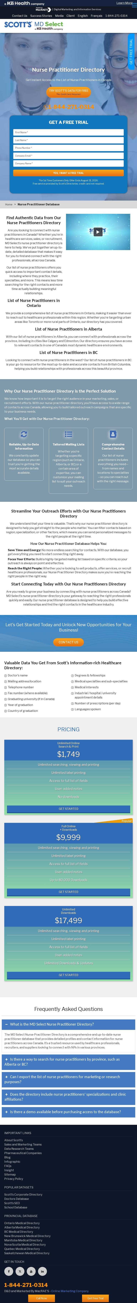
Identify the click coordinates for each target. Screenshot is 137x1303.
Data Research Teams (19, 1149)
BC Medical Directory (18, 1231)
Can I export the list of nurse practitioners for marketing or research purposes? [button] (62, 1079)
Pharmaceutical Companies (23, 1153)
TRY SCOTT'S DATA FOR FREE (68, 92)
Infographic (12, 1161)
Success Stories (41, 16)
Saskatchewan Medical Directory (26, 1253)
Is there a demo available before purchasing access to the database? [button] (65, 1112)
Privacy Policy (13, 1179)
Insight (9, 1170)
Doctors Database (16, 1199)
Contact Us (19, 16)
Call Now (41, 1298)
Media (59, 16)
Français (96, 16)
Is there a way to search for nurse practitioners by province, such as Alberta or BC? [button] (62, 1062)
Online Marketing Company (70, 1291)
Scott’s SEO (12, 1203)
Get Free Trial (95, 1298)
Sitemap (10, 1174)
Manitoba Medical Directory (23, 1240)
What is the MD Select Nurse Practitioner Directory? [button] (52, 1025)
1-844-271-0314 (116, 16)
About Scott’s (13, 1140)
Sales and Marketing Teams (23, 1144)
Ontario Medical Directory (22, 1223)
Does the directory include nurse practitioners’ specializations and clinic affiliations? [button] (65, 1097)
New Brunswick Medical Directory (27, 1236)
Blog (7, 1157)
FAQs (7, 1166)
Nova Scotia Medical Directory (25, 1244)
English (83, 16)
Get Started (68, 809)
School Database (15, 1207)
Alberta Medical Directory (22, 1227)
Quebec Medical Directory (22, 1249)
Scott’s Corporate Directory (23, 1194)
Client (71, 16)
